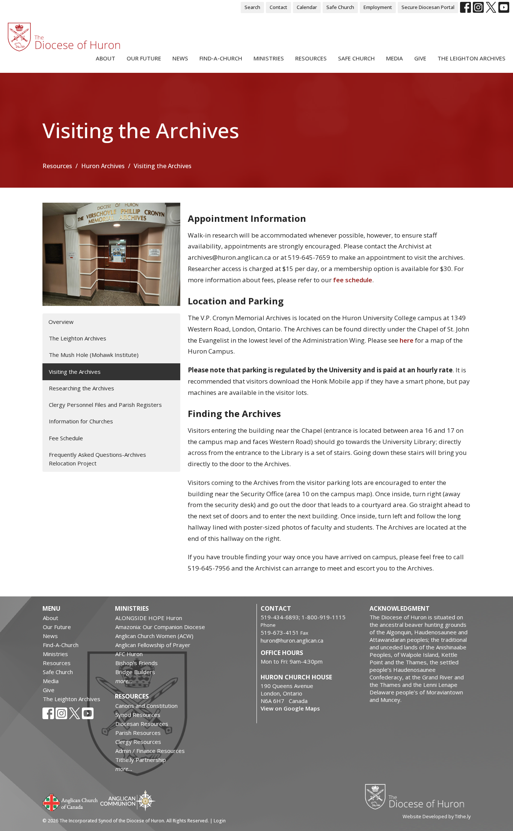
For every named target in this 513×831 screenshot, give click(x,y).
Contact (278, 7)
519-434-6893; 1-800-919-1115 (303, 617)
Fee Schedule (66, 438)
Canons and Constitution (146, 705)
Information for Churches (81, 421)
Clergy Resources (138, 741)
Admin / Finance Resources (150, 750)
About (105, 58)
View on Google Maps (290, 708)
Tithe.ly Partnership (140, 759)
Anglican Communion (128, 800)
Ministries (268, 58)
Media (394, 58)
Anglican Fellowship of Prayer (152, 645)
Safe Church (340, 7)
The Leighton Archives (471, 58)
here (406, 340)
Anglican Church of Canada (70, 801)
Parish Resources (138, 732)
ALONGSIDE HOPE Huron (148, 618)
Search (252, 7)
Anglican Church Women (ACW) (154, 636)
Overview (61, 321)
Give (420, 58)
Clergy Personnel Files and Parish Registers (105, 404)
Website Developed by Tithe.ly (437, 816)
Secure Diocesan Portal (427, 7)
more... (124, 681)
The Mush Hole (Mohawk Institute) (94, 354)
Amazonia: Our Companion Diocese (160, 627)
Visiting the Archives (75, 371)
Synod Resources (137, 714)
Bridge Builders (135, 672)
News (180, 58)
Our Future (144, 58)
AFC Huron (129, 654)
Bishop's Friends (136, 663)
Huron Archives (103, 166)
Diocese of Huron (417, 796)
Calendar (307, 7)
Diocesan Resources (141, 723)
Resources (311, 58)
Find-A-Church (220, 58)
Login (220, 820)
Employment (378, 7)
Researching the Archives (81, 388)
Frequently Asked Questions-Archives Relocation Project (97, 459)
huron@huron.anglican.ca (292, 640)
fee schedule (352, 279)
